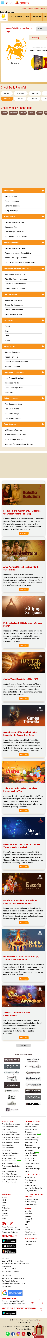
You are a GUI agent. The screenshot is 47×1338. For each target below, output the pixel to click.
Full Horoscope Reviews (14, 439)
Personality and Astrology (11, 1230)
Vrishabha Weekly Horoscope (16, 279)
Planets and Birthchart (10, 1232)
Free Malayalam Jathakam (11, 1177)
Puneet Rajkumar (31, 1204)
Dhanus (7, 99)
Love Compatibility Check (14, 378)
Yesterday (35, 38)
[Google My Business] (12, 1296)
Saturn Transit (30, 1158)
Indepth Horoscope (12, 357)
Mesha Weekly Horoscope (15, 274)
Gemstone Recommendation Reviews (19, 444)
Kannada (5, 1211)
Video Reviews (30, 1232)
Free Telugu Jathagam (13, 418)
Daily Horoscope (11, 196)
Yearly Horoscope (11, 211)
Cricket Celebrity (30, 1202)
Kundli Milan (9, 392)
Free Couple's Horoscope (11, 1124)
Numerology (29, 1150)
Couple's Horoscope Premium (16, 248)
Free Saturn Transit (9, 1182)
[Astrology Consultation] (9, 1316)
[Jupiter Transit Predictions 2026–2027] (23, 675)
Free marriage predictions (14, 232)
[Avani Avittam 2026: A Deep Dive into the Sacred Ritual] (23, 563)
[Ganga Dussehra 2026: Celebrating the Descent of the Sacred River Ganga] (23, 728)
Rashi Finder (29, 1183)
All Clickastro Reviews (13, 430)
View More (23, 1045)
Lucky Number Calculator (33, 1188)
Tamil (7, 336)
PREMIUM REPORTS (32, 1121)
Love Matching (7, 1145)
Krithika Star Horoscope (14, 310)
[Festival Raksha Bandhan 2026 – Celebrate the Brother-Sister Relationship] (23, 507)
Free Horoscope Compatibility (16, 237)
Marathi (5, 1213)
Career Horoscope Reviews (15, 435)
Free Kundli (6, 1129)
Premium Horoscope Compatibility (18, 253)
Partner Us (28, 1214)
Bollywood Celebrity (32, 1199)
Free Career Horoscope (10, 1140)
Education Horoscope (32, 1148)
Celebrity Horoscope (9, 1161)
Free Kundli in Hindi (12, 409)
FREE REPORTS (8, 1121)
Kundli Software (30, 1241)
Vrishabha (20, 93)
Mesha (6, 93)
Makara (20, 99)
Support (27, 1222)
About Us (28, 1211)
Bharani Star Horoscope (14, 305)
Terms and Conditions (23, 1329)
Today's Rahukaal (31, 1191)
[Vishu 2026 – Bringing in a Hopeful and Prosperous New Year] (23, 784)
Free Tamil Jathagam (12, 414)
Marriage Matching (31, 1140)
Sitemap (17, 1326)
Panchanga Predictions (10, 1153)
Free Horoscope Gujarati (11, 1135)
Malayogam (29, 1244)
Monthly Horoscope (12, 206)
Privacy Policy (7, 1326)
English (7, 326)
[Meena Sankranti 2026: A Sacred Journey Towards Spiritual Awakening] (23, 840)
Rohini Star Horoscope (13, 314)
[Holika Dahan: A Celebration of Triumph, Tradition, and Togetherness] (23, 953)
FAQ (26, 1224)
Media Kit (28, 1216)
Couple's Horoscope (12, 352)
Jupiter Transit (30, 1153)
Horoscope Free (11, 227)
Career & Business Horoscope (16, 362)
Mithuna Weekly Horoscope (15, 284)
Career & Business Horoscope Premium (20, 262)
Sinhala (4, 1218)
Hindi (7, 331)
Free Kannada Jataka (9, 1179)
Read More (23, 533)
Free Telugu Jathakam (10, 1174)
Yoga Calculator (30, 1180)
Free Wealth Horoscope (10, 1142)
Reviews (27, 1230)
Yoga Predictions (31, 1161)
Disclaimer (25, 1326)
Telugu (7, 340)
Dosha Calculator (31, 1185)
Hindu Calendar (30, 1178)
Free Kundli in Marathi (9, 1171)
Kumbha (34, 99)
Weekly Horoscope (12, 201)
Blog (26, 1227)
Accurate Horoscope (9, 1227)
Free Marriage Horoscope (11, 1137)
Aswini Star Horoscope (13, 300)
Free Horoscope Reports (36, 9)
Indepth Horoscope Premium (16, 258)
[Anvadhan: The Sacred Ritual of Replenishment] (23, 1009)
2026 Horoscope (31, 1135)
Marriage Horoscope (12, 366)
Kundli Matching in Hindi (14, 388)
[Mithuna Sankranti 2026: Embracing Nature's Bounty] (23, 619)
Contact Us (28, 1219)
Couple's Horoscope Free (14, 222)
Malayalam (6, 1208)
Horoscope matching (12, 383)
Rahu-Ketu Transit (31, 1156)
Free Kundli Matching (9, 1163)
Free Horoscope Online (13, 404)
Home (24, 9)
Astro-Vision (20, 1320)
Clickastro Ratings (31, 1235)
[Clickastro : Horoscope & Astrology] (9, 1254)
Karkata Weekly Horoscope (15, 288)
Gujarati (5, 1216)
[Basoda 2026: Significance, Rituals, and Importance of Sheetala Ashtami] (23, 896)
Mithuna (35, 93)
